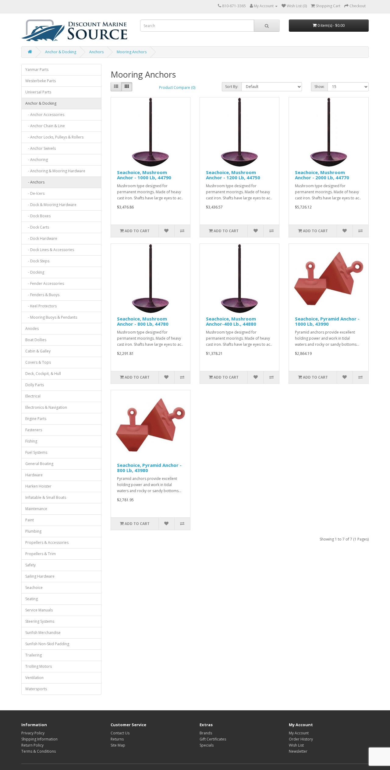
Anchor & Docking (60, 51)
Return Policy (32, 745)
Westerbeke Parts (40, 80)
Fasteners (33, 429)
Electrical (33, 396)
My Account (299, 733)
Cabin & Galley (38, 351)
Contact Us (120, 733)
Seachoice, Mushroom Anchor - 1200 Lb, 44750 (233, 174)
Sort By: (231, 86)
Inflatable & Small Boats (45, 497)
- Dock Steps (37, 261)
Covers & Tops (38, 362)
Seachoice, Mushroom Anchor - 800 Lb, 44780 (142, 321)
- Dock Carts (37, 227)
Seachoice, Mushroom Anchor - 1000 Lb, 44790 (144, 174)
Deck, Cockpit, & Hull (43, 373)
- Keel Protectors (41, 306)
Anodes (32, 328)
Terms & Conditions (38, 751)
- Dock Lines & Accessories (49, 249)
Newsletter (298, 751)
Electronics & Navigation (46, 407)
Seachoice (34, 587)
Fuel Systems (36, 452)
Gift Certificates (213, 739)
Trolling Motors (38, 666)
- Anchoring (36, 159)
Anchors (96, 51)
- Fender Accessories (44, 283)
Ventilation (34, 677)
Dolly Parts (34, 384)
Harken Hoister (38, 486)
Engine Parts (35, 418)
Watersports (36, 688)
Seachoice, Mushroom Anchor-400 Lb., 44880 (231, 321)
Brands (206, 733)
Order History (301, 739)
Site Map (118, 745)
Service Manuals (39, 610)
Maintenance (36, 508)
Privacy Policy (32, 733)
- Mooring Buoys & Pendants (51, 317)
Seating (31, 598)
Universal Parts (38, 92)
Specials (207, 745)
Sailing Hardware (40, 576)
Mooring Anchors (132, 51)
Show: (319, 86)
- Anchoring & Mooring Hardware (55, 170)
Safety (30, 565)
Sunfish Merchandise (43, 632)
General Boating (39, 463)
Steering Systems (39, 621)
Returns (117, 739)
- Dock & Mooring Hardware (50, 204)
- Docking (34, 272)
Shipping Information (39, 739)
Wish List (296, 745)
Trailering (33, 655)
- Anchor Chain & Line (45, 125)
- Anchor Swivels (40, 148)
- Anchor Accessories (44, 114)
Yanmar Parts (36, 69)
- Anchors (34, 182)
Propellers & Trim (40, 553)
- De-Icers (34, 193)
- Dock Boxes (38, 216)
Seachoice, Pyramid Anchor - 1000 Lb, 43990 (327, 321)
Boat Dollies (35, 339)
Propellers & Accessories (47, 542)
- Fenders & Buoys (42, 294)
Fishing (31, 441)
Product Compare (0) (177, 87)
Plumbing (33, 531)
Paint (29, 520)
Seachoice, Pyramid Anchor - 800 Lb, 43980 (149, 467)
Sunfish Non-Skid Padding (47, 643)
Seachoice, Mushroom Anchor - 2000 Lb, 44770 (322, 174)
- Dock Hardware (41, 238)
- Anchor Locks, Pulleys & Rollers (54, 137)
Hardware (34, 475)
